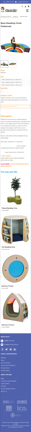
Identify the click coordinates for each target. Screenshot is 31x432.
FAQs (2, 360)
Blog (2, 378)
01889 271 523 (10, 1)
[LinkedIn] (14, 349)
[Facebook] (2, 349)
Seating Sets (23, 16)
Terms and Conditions (8, 365)
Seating (15, 16)
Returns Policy (5, 363)
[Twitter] (6, 349)
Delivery (3, 357)
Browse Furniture (6, 16)
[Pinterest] (10, 349)
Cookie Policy (5, 370)
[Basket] (28, 6)
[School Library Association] (22, 402)
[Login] (25, 6)
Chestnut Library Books (8, 381)
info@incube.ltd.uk (22, 1)
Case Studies (5, 383)
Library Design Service (8, 388)
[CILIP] (8, 402)
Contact (3, 386)
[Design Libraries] (8, 408)
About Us (4, 391)
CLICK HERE (5, 164)
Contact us (9, 98)
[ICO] (22, 408)
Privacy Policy (5, 368)
